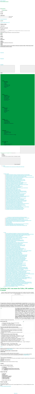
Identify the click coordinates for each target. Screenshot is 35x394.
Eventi (5, 232)
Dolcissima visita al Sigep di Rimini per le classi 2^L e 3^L (14, 262)
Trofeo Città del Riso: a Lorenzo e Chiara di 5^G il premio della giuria (16, 265)
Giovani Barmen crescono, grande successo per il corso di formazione (16, 193)
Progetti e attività (6, 173)
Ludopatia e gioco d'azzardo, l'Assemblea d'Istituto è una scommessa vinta (16, 251)
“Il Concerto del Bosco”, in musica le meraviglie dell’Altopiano (15, 280)
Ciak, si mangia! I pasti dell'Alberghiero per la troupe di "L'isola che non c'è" (17, 219)
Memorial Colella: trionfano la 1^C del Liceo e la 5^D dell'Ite (15, 269)
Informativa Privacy (5, 375)
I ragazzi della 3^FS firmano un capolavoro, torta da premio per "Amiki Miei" (17, 268)
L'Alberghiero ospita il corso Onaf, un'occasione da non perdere (15, 208)
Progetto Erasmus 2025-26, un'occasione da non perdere (14, 178)
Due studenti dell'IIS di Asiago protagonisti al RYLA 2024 (14, 249)
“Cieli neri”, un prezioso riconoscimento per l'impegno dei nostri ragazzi (16, 278)
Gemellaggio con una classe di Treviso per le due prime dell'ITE (15, 194)
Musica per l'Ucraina (9, 222)
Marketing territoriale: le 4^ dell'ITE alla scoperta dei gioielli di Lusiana (16, 176)
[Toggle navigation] (7, 68)
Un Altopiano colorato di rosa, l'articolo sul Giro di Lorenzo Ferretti (15, 180)
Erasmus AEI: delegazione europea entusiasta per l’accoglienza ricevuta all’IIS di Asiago (18, 220)
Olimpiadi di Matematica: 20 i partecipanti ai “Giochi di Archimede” (15, 281)
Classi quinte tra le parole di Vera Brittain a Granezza (13, 190)
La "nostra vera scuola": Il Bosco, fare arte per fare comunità (14, 261)
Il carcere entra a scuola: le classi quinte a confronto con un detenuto (15, 276)
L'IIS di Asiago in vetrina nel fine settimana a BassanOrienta (14, 235)
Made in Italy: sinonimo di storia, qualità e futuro (13, 192)
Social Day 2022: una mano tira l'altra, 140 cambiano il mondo (15, 218)
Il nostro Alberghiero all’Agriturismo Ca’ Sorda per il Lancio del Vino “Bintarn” (17, 233)
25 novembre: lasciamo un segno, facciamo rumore (13, 189)
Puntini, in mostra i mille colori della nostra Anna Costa (14, 266)
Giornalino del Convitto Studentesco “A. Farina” (11, 286)
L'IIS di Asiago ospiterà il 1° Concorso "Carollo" (13, 185)
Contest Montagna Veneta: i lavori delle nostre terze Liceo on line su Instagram (17, 223)
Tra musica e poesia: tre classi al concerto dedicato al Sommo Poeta (15, 259)
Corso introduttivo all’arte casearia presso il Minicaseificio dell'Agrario (14, 166)
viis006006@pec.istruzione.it (12, 369)
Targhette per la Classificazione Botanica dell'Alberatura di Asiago (17, 217)
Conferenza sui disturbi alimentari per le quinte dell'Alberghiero (15, 199)
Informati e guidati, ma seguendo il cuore (12, 188)
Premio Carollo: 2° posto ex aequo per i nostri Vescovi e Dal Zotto (15, 245)
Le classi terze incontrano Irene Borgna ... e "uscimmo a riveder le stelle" (16, 271)
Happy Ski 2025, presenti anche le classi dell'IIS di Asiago (14, 186)
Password (10, 17)
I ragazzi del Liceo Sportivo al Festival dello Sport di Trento (14, 207)
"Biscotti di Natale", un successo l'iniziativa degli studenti (14, 238)
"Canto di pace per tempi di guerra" (11, 241)
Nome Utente (11, 16)
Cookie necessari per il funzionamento (6, 357)
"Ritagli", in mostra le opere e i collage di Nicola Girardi (14, 279)
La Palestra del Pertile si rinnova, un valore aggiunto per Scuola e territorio (16, 237)
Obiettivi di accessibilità (5, 377)
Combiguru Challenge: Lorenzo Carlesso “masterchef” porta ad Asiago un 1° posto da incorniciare (20, 273)
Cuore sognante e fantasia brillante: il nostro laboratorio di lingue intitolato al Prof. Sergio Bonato (20, 234)
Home (3, 153)
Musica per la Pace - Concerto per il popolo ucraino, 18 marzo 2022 (15, 274)
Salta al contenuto (2, 0)
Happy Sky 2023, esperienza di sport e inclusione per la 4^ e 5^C (15, 204)
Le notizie (3, 155)
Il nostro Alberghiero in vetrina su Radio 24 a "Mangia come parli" (15, 257)
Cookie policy (4, 373)
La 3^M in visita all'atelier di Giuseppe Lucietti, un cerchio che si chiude (16, 200)
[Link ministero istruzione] (4, 1)
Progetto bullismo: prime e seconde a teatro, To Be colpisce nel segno (16, 198)
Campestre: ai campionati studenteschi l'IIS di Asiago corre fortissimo (16, 264)
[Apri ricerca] (27, 68)
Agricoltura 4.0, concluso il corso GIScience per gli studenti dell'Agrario (16, 182)
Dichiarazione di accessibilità (6, 376)
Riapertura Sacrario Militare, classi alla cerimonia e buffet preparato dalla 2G (17, 242)
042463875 (5, 367)
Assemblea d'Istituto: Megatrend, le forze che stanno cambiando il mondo (16, 255)
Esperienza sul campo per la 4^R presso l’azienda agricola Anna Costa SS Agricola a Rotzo (19, 175)
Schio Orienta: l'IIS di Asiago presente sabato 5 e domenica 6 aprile (15, 244)
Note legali (3, 374)
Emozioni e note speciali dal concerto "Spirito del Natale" (14, 263)
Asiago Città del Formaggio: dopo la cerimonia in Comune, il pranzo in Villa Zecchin (18, 270)
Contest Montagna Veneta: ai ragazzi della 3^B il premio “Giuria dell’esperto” (17, 275)
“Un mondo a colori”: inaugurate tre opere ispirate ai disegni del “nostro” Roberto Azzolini (19, 282)
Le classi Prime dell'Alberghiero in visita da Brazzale (13, 181)
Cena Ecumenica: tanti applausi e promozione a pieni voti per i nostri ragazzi (17, 283)
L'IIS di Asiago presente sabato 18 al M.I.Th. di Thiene (14, 236)
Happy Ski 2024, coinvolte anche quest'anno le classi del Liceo (15, 195)
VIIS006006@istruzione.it (11, 368)
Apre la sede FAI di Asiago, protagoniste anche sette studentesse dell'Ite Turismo (17, 206)
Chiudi (1, 38)
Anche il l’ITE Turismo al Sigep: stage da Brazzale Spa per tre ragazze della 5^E (17, 203)
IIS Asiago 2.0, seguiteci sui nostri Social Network (13, 197)
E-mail (10, 30)
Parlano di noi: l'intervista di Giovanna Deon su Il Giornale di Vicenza (16, 196)
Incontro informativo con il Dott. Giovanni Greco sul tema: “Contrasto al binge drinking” (18, 250)
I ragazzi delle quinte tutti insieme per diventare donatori (14, 201)
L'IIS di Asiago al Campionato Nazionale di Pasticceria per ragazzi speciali (16, 254)
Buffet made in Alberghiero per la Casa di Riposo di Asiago (14, 202)
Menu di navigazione (17, 164)
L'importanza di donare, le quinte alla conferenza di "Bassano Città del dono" (17, 187)
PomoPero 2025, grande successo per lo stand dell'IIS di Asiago (15, 240)
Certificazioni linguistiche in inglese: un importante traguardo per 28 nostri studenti (18, 174)
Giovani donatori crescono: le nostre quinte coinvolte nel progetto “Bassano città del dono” (19, 277)
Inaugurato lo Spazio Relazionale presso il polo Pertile (13, 252)
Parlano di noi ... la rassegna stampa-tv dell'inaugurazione (14, 284)
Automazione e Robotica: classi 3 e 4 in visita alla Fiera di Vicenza (15, 179)
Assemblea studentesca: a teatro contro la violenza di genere (14, 243)
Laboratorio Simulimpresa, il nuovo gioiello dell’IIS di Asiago (15, 224)
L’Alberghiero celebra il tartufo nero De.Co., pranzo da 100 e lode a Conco (16, 267)
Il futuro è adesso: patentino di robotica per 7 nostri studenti (14, 183)
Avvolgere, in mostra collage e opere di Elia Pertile (13, 247)
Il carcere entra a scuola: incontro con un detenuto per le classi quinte (16, 205)
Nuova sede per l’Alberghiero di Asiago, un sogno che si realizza (15, 285)
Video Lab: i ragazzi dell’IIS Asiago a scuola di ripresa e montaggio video (16, 225)
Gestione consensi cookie (5, 378)
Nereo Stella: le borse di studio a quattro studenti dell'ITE (14, 253)
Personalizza (2, 350)
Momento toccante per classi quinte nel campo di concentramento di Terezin (17, 260)
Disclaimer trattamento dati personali (5, 386)
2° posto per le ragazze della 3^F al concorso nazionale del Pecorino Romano (17, 184)
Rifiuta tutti (7, 350)
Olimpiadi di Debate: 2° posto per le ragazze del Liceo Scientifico (15, 221)
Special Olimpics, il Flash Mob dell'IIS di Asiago (13, 246)
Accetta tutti (14, 350)
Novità (3, 154)
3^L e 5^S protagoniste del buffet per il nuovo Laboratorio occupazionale (16, 256)
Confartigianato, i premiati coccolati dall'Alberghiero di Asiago (15, 248)
